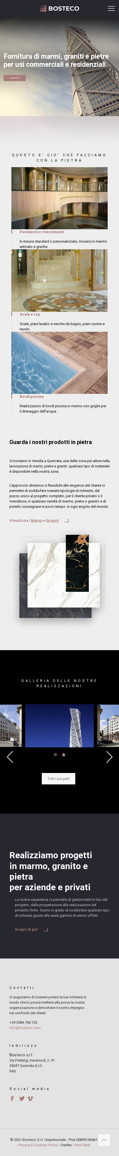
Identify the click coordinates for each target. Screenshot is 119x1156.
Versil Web (81, 1145)
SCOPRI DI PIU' (14, 78)
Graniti (52, 520)
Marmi (37, 520)
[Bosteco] (59, 8)
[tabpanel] (59, 725)
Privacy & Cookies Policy (38, 1145)
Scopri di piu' (26, 929)
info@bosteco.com (25, 1028)
